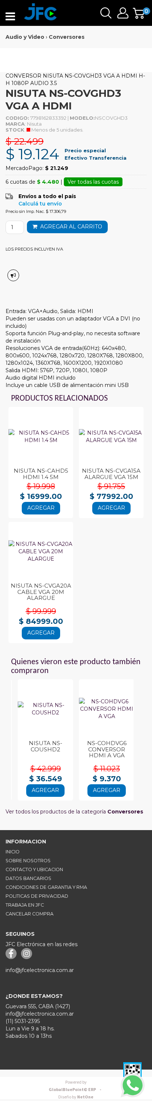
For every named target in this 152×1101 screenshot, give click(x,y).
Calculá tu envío (40, 203)
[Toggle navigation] (10, 16)
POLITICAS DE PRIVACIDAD (37, 896)
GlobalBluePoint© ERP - (76, 1086)
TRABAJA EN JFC (25, 905)
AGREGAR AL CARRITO (69, 226)
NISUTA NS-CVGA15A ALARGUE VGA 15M (111, 473)
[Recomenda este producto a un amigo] (13, 275)
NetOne (75, 1097)
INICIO (13, 851)
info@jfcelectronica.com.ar (40, 970)
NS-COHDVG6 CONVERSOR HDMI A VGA (107, 749)
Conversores (66, 37)
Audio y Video (25, 37)
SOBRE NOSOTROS (28, 860)
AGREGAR (41, 507)
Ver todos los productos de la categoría (74, 811)
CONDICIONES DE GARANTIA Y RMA (46, 887)
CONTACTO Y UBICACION (34, 869)
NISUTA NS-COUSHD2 (45, 746)
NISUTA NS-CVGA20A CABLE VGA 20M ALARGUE (41, 591)
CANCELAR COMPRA (29, 914)
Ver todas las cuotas (93, 182)
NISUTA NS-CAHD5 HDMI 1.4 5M (41, 473)
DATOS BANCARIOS (28, 878)
